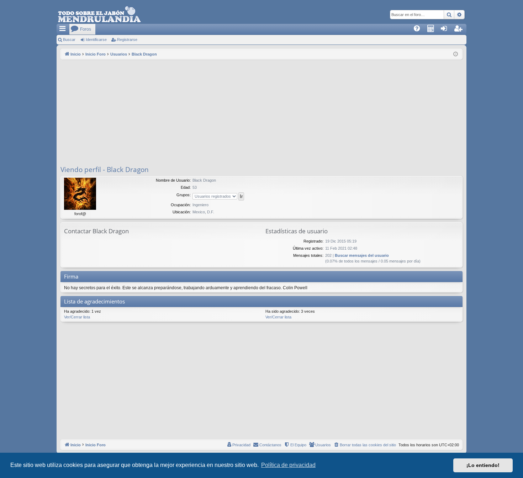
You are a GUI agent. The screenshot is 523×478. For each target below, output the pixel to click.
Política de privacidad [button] (288, 465)
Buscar (69, 39)
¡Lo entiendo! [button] (483, 465)
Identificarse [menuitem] (448, 31)
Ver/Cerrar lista (77, 317)
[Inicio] (99, 14)
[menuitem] (419, 29)
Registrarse (127, 39)
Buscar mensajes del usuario (362, 255)
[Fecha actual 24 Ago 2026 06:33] (455, 54)
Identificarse (96, 39)
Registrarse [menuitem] (461, 31)
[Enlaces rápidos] (63, 29)
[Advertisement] (261, 113)
